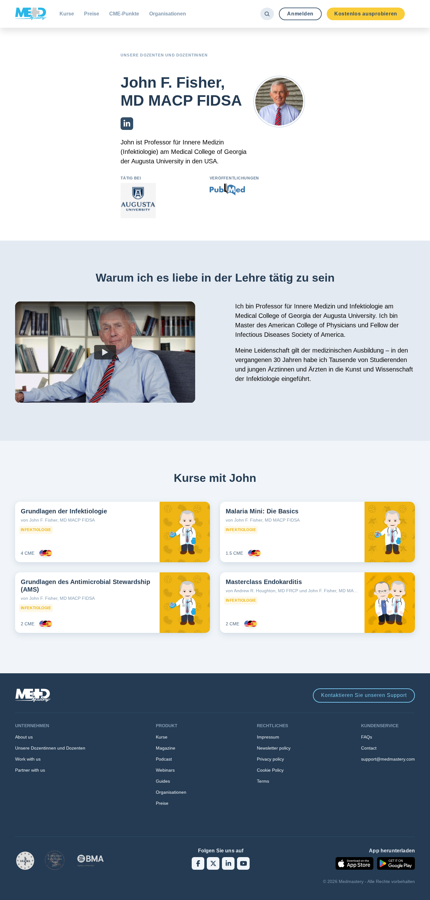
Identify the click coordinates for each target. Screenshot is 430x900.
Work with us (28, 759)
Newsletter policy (274, 748)
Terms (263, 781)
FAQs (366, 736)
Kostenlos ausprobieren (365, 13)
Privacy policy (270, 759)
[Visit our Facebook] (198, 863)
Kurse (66, 13)
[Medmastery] (31, 14)
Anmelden (300, 13)
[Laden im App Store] (354, 863)
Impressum (268, 736)
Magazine (165, 748)
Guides (163, 781)
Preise (91, 13)
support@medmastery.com (388, 759)
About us (24, 736)
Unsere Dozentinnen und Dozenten (50, 748)
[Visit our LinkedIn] (228, 863)
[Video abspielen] (105, 352)
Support (364, 695)
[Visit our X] (213, 863)
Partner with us (30, 770)
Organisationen (167, 13)
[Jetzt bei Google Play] (396, 863)
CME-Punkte (124, 13)
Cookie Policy (270, 770)
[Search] (267, 14)
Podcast (164, 759)
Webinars (165, 770)
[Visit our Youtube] (243, 863)
